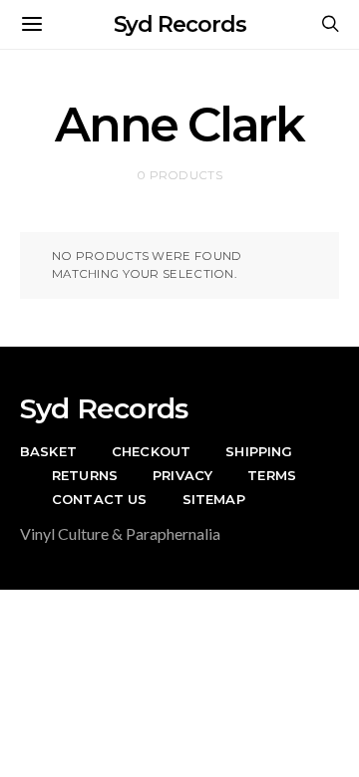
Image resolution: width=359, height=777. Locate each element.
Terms (271, 475)
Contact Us (100, 499)
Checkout (151, 451)
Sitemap (213, 499)
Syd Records (180, 24)
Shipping (258, 451)
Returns (85, 475)
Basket (48, 451)
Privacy (182, 475)
